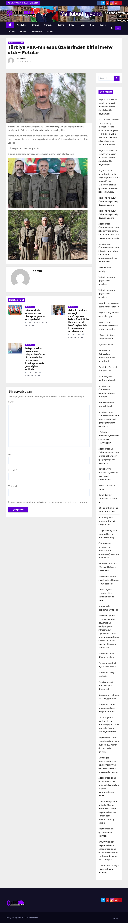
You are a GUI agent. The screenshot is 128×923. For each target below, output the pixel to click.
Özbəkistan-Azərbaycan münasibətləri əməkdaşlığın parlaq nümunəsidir (108, 550)
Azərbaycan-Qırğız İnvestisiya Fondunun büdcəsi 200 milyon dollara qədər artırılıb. (108, 744)
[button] (112, 28)
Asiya (21, 43)
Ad (10, 454)
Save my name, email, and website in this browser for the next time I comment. (49, 502)
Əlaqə (50, 31)
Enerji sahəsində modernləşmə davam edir (106, 686)
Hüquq (12, 31)
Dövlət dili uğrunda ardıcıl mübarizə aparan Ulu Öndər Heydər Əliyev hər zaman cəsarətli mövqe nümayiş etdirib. (107, 812)
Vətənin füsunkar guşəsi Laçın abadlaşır (106, 281)
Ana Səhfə (22, 25)
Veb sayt (12, 486)
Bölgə (71, 25)
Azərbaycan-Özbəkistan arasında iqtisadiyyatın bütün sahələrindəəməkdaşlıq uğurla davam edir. (109, 230)
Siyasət (35, 25)
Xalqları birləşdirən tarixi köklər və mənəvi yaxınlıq (107, 534)
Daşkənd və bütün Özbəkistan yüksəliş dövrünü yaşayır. (108, 201)
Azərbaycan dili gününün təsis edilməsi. (106, 832)
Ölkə (92, 25)
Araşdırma (37, 31)
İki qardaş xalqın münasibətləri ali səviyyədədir (106, 521)
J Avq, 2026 (32, 322)
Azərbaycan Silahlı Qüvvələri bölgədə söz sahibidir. (107, 567)
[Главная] (10, 25)
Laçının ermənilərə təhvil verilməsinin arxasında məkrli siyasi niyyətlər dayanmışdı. (107, 106)
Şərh (11, 402)
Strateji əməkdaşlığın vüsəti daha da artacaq (108, 869)
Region (103, 25)
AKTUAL (23, 31)
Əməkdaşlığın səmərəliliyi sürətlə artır (107, 499)
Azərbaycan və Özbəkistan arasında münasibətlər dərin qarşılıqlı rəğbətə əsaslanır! (108, 419)
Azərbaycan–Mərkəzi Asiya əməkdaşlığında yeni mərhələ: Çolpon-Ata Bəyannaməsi (108, 724)
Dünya (61, 25)
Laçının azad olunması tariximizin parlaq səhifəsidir (108, 326)
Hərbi (82, 25)
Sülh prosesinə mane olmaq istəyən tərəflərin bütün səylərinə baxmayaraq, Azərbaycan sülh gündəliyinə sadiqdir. (35, 359)
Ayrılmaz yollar (105, 344)
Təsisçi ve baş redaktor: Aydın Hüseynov (22, 917)
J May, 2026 (75, 334)
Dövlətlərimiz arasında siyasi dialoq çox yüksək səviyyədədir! (35, 315)
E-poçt (12, 470)
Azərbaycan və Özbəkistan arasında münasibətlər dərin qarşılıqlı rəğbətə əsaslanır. (108, 455)
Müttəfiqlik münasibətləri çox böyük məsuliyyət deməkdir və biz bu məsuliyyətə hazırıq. (108, 764)
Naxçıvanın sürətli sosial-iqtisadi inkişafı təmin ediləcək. (108, 580)
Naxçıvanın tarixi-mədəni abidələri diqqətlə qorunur (107, 708)
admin (23, 59)
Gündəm (48, 25)
